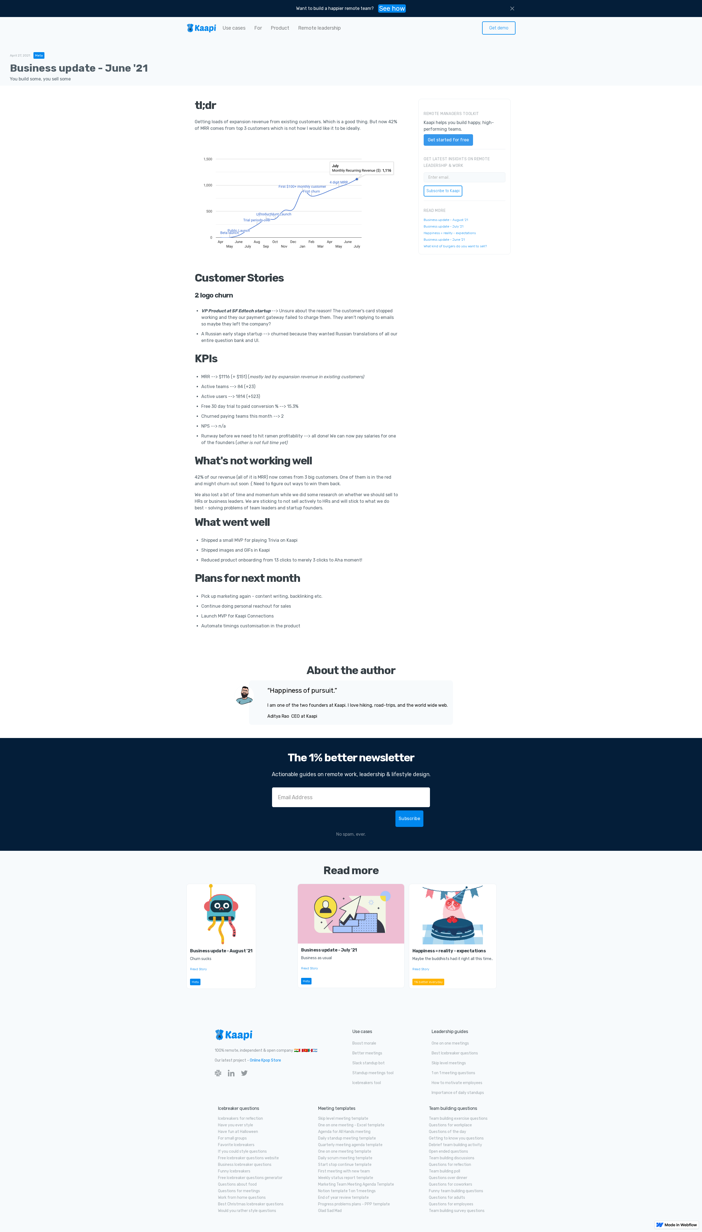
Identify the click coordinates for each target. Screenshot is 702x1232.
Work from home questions (242, 1197)
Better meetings (367, 1053)
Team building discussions (451, 1158)
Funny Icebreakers (234, 1171)
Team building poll (444, 1171)
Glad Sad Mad (330, 1210)
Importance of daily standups (458, 1092)
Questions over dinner (448, 1177)
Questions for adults (447, 1197)
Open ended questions (448, 1151)
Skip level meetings (449, 1063)
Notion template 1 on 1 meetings (347, 1191)
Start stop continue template (345, 1164)
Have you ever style (235, 1125)
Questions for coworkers (450, 1184)
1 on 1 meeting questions (453, 1073)
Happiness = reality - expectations (450, 233)
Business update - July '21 (443, 226)
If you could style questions (242, 1151)
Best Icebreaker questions (455, 1053)
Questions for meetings (239, 1191)
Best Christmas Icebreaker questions (251, 1204)
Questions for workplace (450, 1125)
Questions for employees (451, 1204)
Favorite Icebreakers (236, 1145)
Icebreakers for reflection (240, 1118)
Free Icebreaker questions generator (250, 1177)
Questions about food (237, 1184)
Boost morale (364, 1043)
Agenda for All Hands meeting (344, 1131)
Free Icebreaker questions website (248, 1158)
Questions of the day (447, 1131)
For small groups (232, 1138)
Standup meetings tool (373, 1073)
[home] (201, 28)
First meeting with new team (344, 1171)
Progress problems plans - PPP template (354, 1204)
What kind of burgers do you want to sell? (455, 246)
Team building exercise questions (458, 1118)
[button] (234, 28)
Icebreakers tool (366, 1083)
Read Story (198, 969)
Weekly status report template (345, 1177)
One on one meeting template (344, 1151)
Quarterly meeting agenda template (350, 1145)
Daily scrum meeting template (345, 1158)
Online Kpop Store (265, 1060)
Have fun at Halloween (238, 1131)
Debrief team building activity (455, 1145)
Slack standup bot (368, 1063)
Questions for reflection (450, 1164)
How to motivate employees (457, 1083)
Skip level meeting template (343, 1118)
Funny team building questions (456, 1191)
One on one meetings (450, 1043)
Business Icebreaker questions (244, 1164)
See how (392, 8)
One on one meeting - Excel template (351, 1125)
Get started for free (448, 139)
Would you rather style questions (247, 1210)
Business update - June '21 (444, 240)
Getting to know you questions (456, 1138)
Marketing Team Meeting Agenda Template (356, 1184)
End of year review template (343, 1197)
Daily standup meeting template (347, 1138)
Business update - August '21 (446, 220)
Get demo (498, 27)
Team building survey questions (457, 1210)
